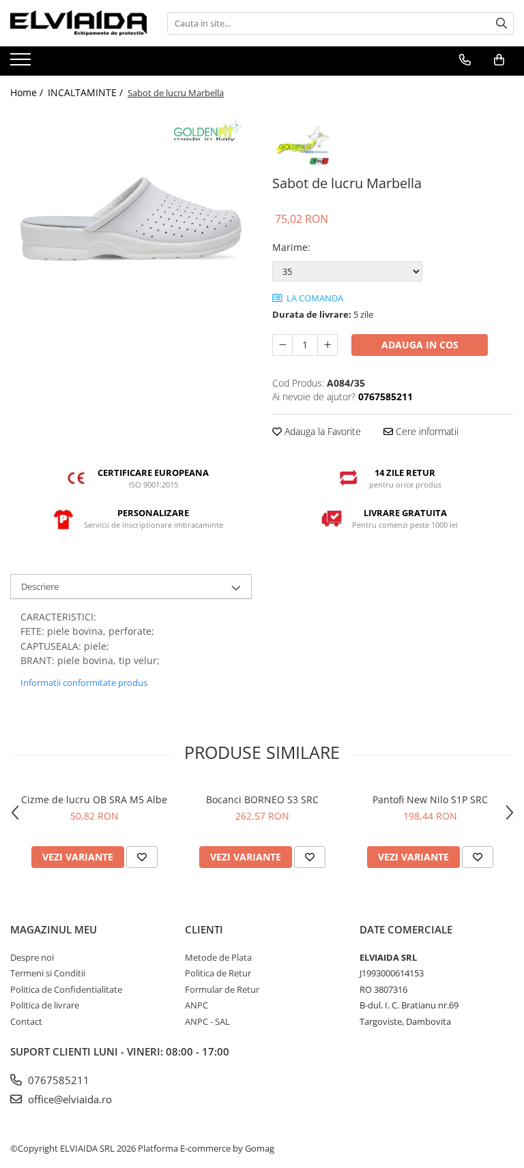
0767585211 (57, 1080)
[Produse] (22, 63)
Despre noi (32, 957)
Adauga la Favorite (321, 431)
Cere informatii (425, 431)
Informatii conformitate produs (83, 682)
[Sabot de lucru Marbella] (131, 230)
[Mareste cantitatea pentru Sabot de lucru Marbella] (327, 345)
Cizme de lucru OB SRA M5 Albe (94, 799)
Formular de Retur (222, 989)
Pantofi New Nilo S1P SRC (430, 799)
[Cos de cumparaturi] (499, 60)
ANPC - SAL (207, 1021)
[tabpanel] (131, 230)
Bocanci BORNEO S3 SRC (262, 799)
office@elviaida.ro (68, 1099)
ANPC (196, 1005)
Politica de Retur (218, 973)
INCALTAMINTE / (87, 92)
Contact (26, 1021)
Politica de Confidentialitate (66, 989)
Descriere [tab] (40, 586)
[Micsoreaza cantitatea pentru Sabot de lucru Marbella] (282, 345)
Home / (28, 92)
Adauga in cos (419, 344)
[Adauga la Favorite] (142, 857)
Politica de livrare (44, 1005)
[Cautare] (501, 23)
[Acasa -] (78, 23)
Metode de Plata (218, 957)
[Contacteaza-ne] (465, 60)
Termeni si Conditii (47, 973)
